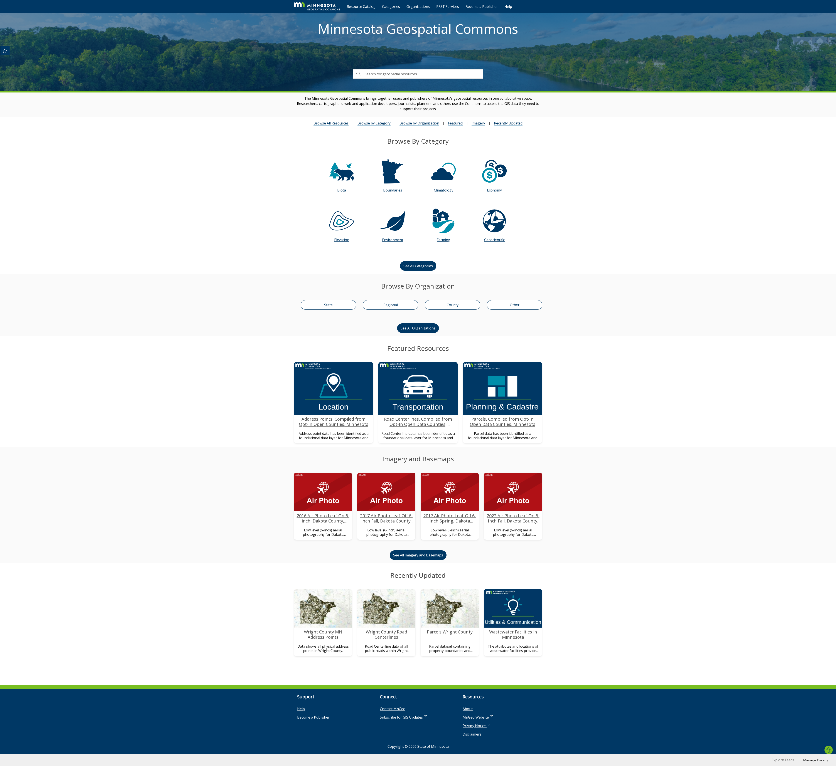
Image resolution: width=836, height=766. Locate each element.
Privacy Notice (475, 725)
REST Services (447, 6)
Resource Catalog (361, 6)
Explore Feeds (783, 760)
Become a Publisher (481, 6)
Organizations (418, 6)
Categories (391, 6)
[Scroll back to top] (828, 750)
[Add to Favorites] (5, 50)
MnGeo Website (476, 717)
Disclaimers (472, 734)
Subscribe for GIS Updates (402, 717)
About (468, 708)
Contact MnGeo (392, 708)
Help (508, 6)
